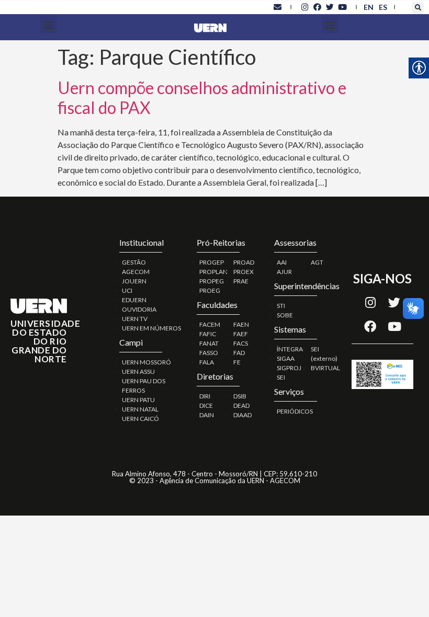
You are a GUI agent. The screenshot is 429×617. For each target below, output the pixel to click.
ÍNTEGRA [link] (290, 349)
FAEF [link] (240, 334)
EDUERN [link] (134, 300)
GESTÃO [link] (134, 262)
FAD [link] (239, 353)
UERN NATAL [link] (140, 409)
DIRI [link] (204, 396)
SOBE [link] (285, 315)
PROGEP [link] (211, 262)
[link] (277, 7)
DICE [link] (206, 405)
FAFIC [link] (207, 334)
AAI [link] (282, 262)
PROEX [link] (243, 272)
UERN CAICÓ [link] (140, 418)
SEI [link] (281, 377)
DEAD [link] (241, 405)
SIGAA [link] (286, 358)
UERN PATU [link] (138, 400)
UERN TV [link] (135, 319)
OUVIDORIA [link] (139, 309)
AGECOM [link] (136, 272)
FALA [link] (206, 362)
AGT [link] (317, 262)
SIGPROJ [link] (289, 368)
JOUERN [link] (134, 281)
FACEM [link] (209, 324)
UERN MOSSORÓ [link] (146, 362)
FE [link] (237, 362)
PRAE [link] (241, 281)
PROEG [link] (209, 290)
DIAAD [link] (242, 415)
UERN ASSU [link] (138, 371)
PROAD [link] (243, 262)
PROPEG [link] (211, 281)
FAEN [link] (241, 324)
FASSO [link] (208, 353)
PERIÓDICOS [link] (295, 411)
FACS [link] (240, 343)
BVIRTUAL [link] (325, 368)
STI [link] (281, 306)
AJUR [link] (284, 272)
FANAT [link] (209, 343)
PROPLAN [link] (213, 272)
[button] (418, 8)
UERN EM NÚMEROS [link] (151, 328)
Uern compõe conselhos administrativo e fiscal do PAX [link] (202, 97)
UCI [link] (127, 290)
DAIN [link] (206, 415)
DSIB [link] (239, 396)
